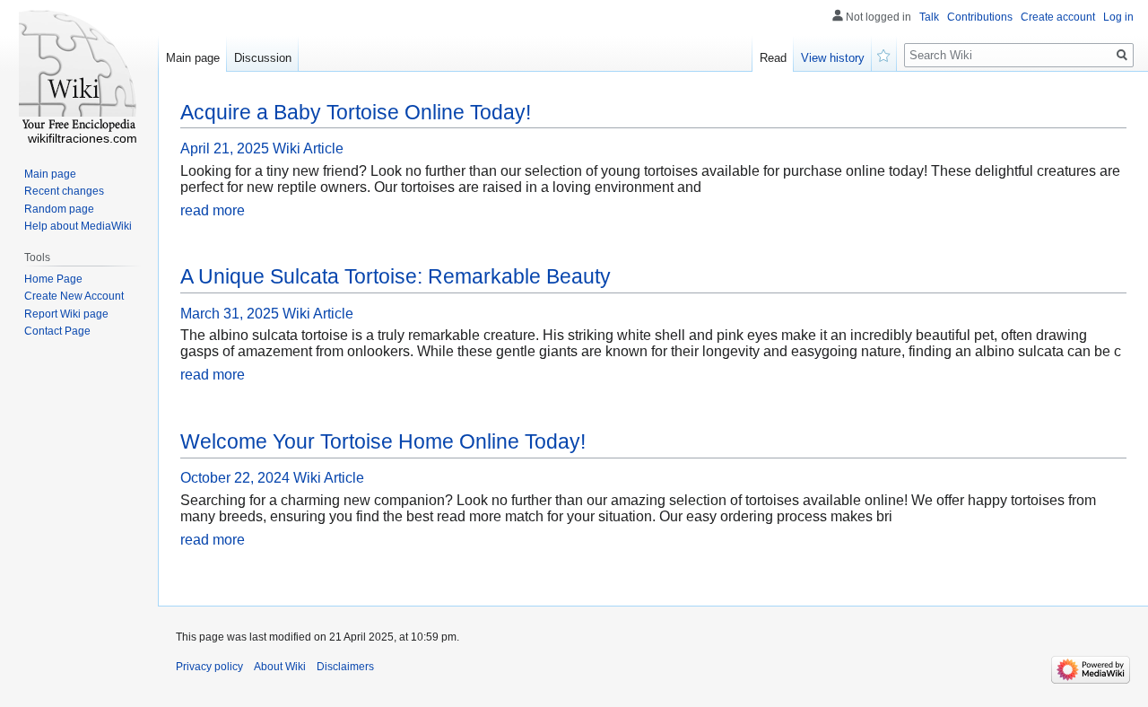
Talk (929, 17)
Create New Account (74, 296)
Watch (884, 54)
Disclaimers (345, 666)
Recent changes (64, 191)
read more (212, 210)
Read (773, 58)
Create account (1058, 17)
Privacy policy (209, 666)
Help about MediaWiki (78, 226)
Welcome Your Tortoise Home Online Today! (383, 441)
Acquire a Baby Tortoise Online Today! (355, 112)
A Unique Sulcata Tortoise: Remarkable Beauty (395, 276)
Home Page (53, 279)
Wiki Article (308, 148)
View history (833, 58)
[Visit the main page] (79, 72)
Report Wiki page (66, 314)
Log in (1118, 17)
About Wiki (280, 666)
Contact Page (57, 331)
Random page (59, 209)
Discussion (262, 58)
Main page (193, 58)
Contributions (980, 17)
